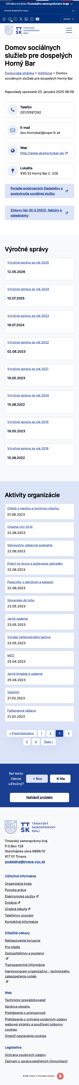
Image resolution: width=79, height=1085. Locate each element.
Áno (39, 779)
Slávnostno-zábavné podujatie (29, 545)
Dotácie (11, 903)
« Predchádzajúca (22, 733)
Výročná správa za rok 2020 (28, 395)
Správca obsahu (17, 1006)
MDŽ (10, 655)
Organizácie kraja (18, 884)
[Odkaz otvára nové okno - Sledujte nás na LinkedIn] (26, 19)
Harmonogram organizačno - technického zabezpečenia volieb (37, 974)
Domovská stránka (19, 73)
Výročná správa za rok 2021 (27, 369)
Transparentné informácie (25, 965)
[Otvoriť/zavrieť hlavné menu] (69, 30)
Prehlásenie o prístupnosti (25, 1013)
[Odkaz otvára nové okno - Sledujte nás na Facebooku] (4, 19)
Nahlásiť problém (39, 797)
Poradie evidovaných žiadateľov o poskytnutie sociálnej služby (37, 191)
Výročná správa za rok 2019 (28, 422)
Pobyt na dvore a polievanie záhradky (35, 563)
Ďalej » (48, 741)
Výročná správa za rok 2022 (28, 342)
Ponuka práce (15, 890)
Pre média (12, 947)
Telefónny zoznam (19, 915)
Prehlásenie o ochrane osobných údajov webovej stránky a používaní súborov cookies (36, 1024)
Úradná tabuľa (16, 909)
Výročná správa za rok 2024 (28, 289)
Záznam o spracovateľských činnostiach (36, 1061)
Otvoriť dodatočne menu (16, 10)
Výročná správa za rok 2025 (28, 262)
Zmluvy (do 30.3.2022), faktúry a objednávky (36, 212)
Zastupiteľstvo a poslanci (24, 953)
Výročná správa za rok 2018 (27, 448)
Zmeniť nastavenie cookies (25, 1036)
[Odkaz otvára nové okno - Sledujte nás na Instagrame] (15, 19)
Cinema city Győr (20, 527)
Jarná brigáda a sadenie (25, 674)
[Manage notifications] (60, 1076)
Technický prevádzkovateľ (25, 1000)
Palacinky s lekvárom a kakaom (30, 582)
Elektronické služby (20, 896)
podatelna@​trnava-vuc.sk (25, 862)
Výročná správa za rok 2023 (28, 316)
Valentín (13, 692)
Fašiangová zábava (21, 710)
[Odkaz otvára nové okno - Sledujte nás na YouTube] (37, 19)
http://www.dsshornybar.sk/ (42, 153)
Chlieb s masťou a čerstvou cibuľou (33, 508)
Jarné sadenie (17, 619)
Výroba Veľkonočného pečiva (29, 637)
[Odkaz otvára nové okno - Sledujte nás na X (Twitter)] (21, 19)
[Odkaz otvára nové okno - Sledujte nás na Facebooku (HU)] (10, 19)
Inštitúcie (45, 73)
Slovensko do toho (20, 600)
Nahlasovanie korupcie (22, 940)
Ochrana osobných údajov (25, 1055)
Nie (62, 779)
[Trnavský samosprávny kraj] (22, 30)
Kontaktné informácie (21, 922)
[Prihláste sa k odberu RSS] (32, 19)
